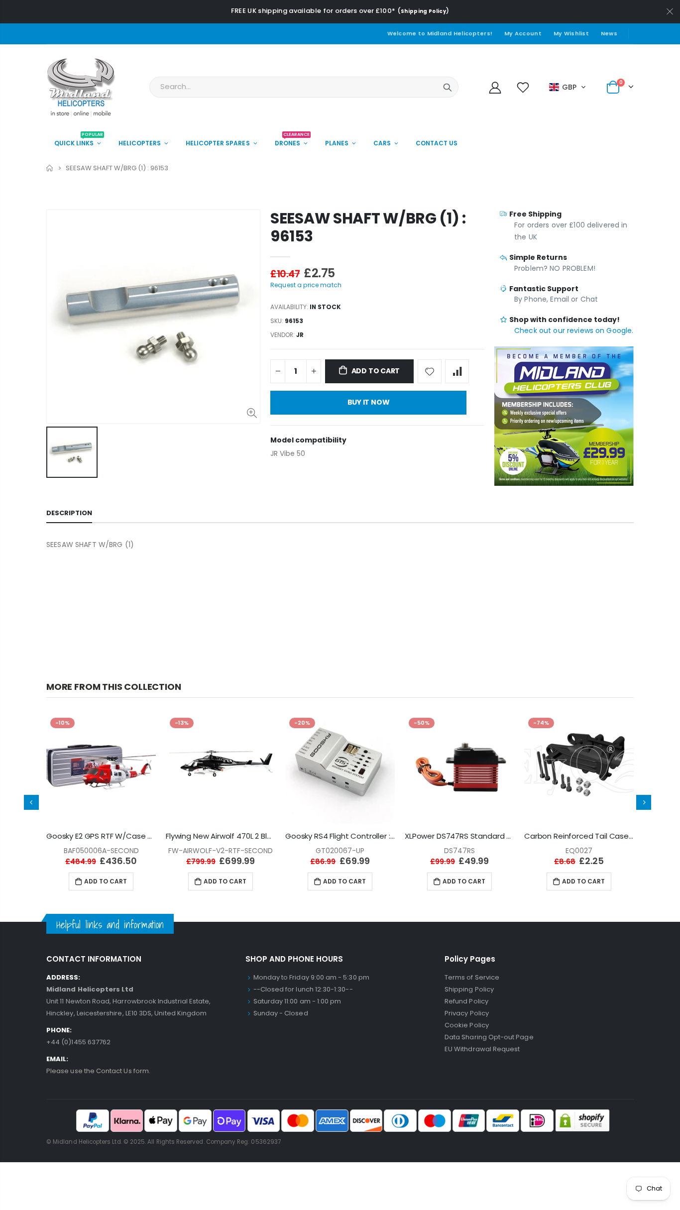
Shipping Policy (423, 11)
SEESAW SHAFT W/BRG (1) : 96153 (368, 227)
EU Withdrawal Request (482, 1049)
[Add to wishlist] (430, 371)
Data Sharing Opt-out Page (489, 1037)
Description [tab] (69, 513)
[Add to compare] (457, 371)
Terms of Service (472, 977)
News (609, 33)
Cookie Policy (467, 1025)
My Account (523, 33)
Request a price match (305, 285)
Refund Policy (466, 1001)
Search (447, 87)
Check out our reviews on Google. (573, 330)
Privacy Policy (467, 1013)
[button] (567, 87)
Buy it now (368, 402)
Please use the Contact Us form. (98, 1071)
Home (50, 168)
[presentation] (31, 802)
